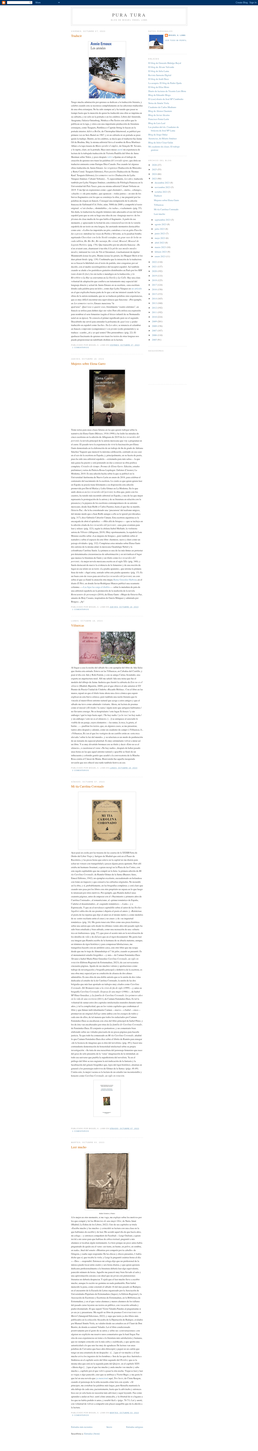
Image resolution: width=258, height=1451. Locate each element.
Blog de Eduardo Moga (159, 95)
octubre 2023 (161, 191)
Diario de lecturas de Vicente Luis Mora (167, 91)
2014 (154, 298)
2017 (154, 284)
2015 (154, 294)
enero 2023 (160, 256)
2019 (154, 275)
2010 (154, 316)
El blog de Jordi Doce (158, 79)
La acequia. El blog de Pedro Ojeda (165, 83)
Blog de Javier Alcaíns (159, 115)
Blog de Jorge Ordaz (158, 134)
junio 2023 (160, 233)
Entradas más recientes (81, 1426)
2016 (154, 289)
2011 (154, 312)
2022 (154, 261)
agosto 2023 (161, 224)
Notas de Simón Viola (158, 103)
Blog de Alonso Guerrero (160, 111)
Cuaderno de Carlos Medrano (162, 107)
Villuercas (77, 625)
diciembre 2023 (162, 182)
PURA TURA (129, 15)
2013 (154, 303)
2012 (154, 307)
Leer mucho (78, 1147)
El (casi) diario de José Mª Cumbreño (165, 99)
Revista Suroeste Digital (159, 75)
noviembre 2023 (163, 187)
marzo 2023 (161, 247)
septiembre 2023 (163, 219)
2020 (154, 271)
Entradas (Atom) (92, 1433)
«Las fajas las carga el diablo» (96, 587)
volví (109, 156)
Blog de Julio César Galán (160, 142)
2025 (154, 169)
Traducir (76, 36)
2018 (154, 280)
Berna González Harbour (125, 579)
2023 (154, 178)
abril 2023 (160, 242)
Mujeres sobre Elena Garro (88, 363)
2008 (154, 326)
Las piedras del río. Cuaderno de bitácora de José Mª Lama (163, 128)
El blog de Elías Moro (158, 87)
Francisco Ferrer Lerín (158, 119)
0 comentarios (80, 1415)
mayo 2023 (160, 238)
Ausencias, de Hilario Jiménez (162, 138)
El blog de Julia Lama (158, 71)
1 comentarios (80, 347)
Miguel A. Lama (177, 35)
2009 (154, 321)
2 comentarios (80, 770)
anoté (120, 149)
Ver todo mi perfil (176, 40)
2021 (154, 266)
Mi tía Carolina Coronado (87, 786)
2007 (154, 330)
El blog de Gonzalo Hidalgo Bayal (164, 63)
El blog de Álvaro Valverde (161, 67)
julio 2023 (160, 228)
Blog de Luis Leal (156, 123)
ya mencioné (102, 1378)
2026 (154, 164)
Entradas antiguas (134, 1426)
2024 (154, 174)
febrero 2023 (161, 251)
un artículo (136, 288)
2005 (154, 339)
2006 (154, 335)
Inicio (109, 1426)
